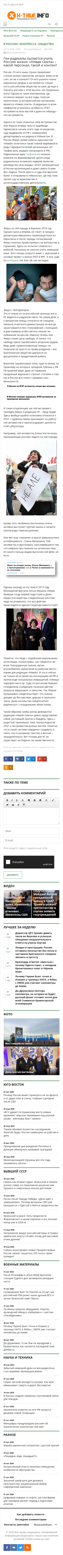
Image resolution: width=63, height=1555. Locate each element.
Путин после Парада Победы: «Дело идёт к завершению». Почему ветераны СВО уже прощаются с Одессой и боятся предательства (31, 1202)
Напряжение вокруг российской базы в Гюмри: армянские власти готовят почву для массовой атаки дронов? (31, 1236)
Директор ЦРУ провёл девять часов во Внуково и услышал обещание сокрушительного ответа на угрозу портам (33, 937)
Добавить (12, 874)
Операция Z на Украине (33, 30)
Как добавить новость (31, 1514)
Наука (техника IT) (33, 35)
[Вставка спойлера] (24, 805)
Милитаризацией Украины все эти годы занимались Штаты (27, 1161)
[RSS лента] (27, 1547)
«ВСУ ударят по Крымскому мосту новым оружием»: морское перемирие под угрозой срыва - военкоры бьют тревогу (29, 1115)
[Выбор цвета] (53, 800)
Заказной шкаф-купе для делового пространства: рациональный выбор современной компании (25, 1484)
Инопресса (56, 30)
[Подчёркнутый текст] (17, 800)
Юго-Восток (10, 30)
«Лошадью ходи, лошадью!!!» (20, 1456)
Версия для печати (16, 52)
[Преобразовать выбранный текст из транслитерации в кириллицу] (18, 805)
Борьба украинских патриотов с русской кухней (31, 1445)
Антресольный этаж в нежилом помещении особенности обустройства (29, 1468)
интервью (13, 260)
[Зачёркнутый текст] (23, 800)
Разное (51, 35)
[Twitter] (20, 1547)
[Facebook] (7, 1547)
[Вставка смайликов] (46, 800)
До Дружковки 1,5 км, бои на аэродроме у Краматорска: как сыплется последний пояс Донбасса (29, 1346)
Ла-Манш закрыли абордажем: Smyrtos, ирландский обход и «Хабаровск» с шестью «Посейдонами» (28, 1312)
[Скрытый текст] (7, 805)
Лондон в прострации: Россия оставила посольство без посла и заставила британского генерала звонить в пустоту (36, 952)
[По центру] (34, 800)
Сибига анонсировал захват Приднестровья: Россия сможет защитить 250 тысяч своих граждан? (29, 1253)
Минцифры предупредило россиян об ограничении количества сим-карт (26, 1425)
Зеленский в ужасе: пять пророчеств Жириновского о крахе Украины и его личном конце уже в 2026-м (30, 1219)
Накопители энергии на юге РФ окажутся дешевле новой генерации (27, 1411)
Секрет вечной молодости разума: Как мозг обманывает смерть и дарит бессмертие (29, 1383)
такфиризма (33, 154)
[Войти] (56, 24)
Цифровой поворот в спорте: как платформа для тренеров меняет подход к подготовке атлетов (29, 1501)
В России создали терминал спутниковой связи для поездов (31, 1397)
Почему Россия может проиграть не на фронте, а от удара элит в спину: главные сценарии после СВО (31, 1098)
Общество (46, 44)
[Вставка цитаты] (13, 805)
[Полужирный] (7, 800)
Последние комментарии (30, 1519)
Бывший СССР (11, 35)
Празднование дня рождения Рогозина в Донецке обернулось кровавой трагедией (28, 1148)
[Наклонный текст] (12, 800)
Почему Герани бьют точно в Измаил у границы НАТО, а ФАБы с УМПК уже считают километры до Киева (36, 981)
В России (11, 44)
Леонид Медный (32, 49)
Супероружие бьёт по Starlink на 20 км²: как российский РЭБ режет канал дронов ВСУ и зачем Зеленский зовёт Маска (29, 1295)
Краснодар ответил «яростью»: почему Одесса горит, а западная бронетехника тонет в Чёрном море (35, 966)
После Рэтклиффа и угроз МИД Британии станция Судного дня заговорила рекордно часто (29, 1278)
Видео (9, 886)
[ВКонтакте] (13, 1547)
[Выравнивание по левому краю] (29, 800)
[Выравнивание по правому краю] (40, 800)
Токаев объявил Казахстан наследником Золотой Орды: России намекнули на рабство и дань (31, 1132)
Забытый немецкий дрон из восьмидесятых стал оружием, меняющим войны (29, 1369)
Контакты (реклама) (16, 1524)
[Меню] (5, 24)
